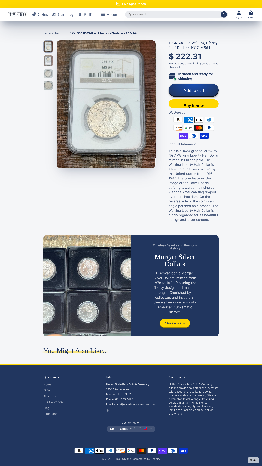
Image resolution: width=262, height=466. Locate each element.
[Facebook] (107, 410)
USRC (116, 459)
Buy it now (194, 106)
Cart (251, 14)
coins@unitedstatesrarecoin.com (134, 404)
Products (60, 33)
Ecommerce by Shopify (146, 459)
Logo (17, 14)
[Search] (224, 14)
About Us (49, 396)
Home (47, 33)
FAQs (46, 390)
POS (123, 459)
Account (239, 14)
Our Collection (53, 402)
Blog (46, 408)
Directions (50, 413)
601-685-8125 (124, 399)
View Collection (175, 323)
